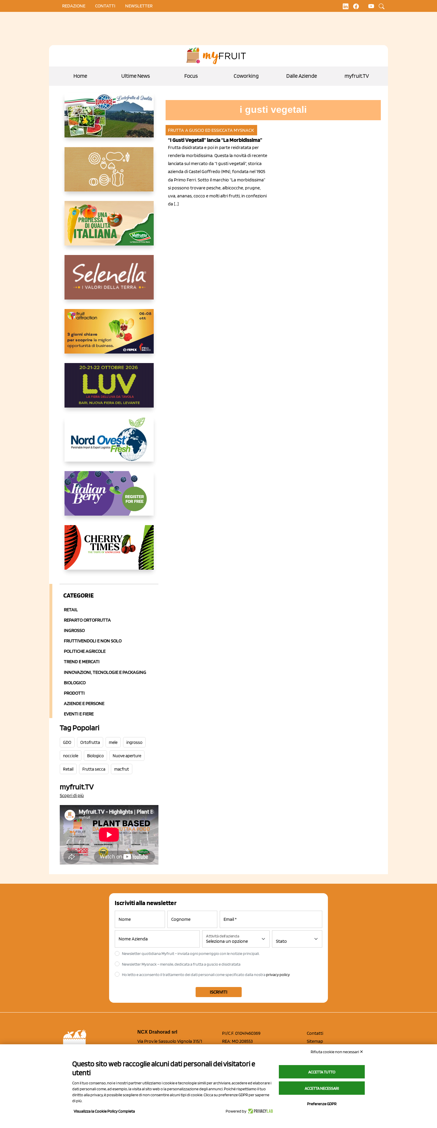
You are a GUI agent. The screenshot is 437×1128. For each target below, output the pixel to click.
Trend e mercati (82, 661)
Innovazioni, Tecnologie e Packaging (105, 672)
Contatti (315, 1033)
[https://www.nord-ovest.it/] (109, 444)
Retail (71, 609)
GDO (67, 742)
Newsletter (139, 6)
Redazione (73, 6)
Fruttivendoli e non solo (93, 641)
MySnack (244, 130)
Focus (191, 75)
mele (113, 742)
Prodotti (74, 693)
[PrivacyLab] (259, 1111)
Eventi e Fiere (79, 714)
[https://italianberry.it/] (109, 498)
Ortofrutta (90, 742)
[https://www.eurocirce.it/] (109, 120)
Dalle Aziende (301, 75)
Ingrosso (74, 630)
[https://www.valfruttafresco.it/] (109, 228)
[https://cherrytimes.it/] (109, 552)
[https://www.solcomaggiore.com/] (109, 174)
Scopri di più (72, 795)
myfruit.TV (357, 75)
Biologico (75, 682)
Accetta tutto (321, 1072)
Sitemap (315, 1041)
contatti (105, 6)
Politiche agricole (85, 651)
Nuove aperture (127, 755)
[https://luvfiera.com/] (109, 390)
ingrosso (134, 742)
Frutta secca (93, 769)
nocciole (70, 755)
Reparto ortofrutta (87, 620)
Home (80, 75)
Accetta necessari (322, 1088)
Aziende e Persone (84, 703)
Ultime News (135, 75)
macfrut (121, 769)
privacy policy (278, 974)
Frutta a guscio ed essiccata (200, 130)
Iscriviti (218, 992)
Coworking (246, 75)
